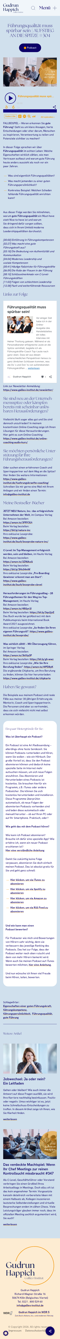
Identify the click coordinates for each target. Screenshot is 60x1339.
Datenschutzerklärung (38, 1330)
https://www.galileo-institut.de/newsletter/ (28, 390)
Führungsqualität (42, 1013)
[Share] (50, 1331)
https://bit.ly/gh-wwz (42, 659)
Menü (44, 8)
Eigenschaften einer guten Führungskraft (27, 1006)
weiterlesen (10, 1119)
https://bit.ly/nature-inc (16, 530)
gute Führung (11, 1017)
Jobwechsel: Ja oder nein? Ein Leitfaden (24, 1081)
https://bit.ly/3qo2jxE (42, 612)
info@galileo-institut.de (16, 494)
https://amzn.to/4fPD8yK (38, 667)
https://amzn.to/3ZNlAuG (18, 561)
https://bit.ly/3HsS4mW (16, 569)
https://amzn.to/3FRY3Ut (17, 522)
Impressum (15, 1330)
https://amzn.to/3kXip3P (17, 655)
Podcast (31, 47)
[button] (6, 1333)
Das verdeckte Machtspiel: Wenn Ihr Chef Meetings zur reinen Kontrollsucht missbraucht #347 (29, 1169)
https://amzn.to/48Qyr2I (17, 608)
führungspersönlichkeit (16, 1013)
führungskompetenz (15, 1010)
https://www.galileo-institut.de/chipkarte (27, 678)
